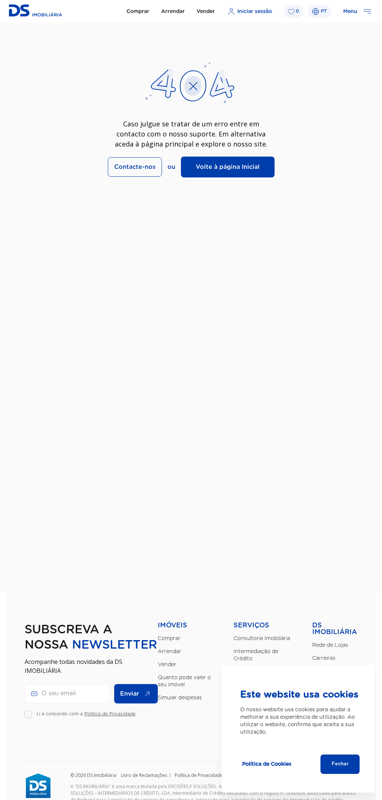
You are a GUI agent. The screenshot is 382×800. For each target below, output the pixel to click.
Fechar (340, 764)
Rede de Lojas (330, 645)
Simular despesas (180, 697)
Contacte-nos (135, 167)
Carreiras (323, 658)
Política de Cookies (266, 764)
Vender (206, 11)
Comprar (137, 11)
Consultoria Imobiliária (262, 638)
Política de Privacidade (109, 714)
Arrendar (173, 11)
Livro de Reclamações (144, 775)
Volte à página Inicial (228, 167)
